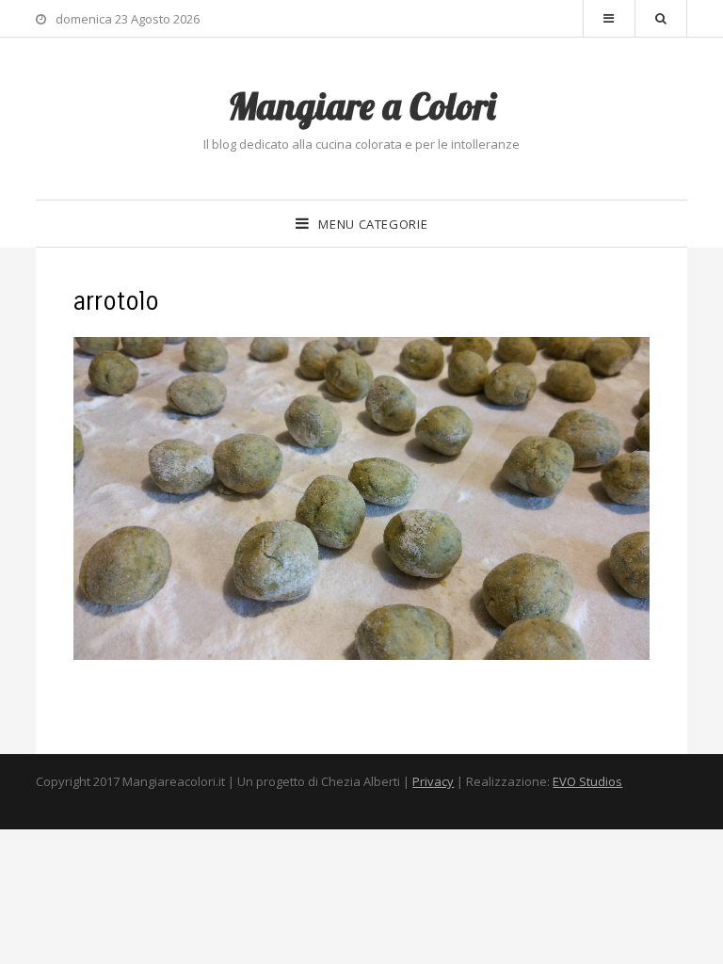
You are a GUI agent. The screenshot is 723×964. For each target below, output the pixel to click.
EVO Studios (587, 781)
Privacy (433, 781)
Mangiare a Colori (361, 105)
